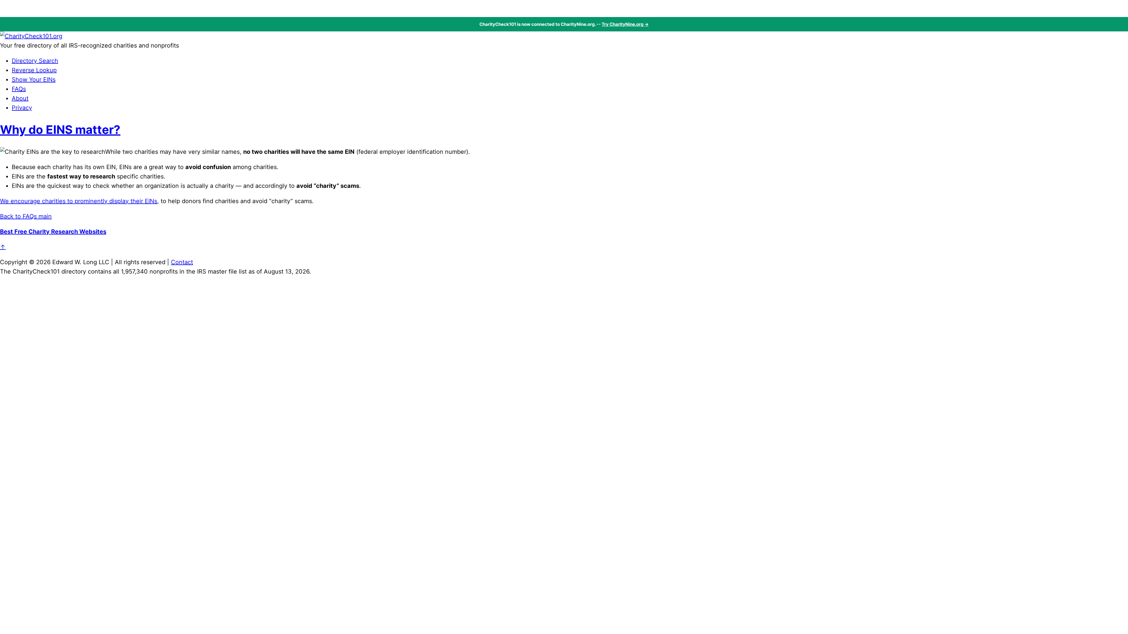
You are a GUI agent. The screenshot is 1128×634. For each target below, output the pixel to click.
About (20, 98)
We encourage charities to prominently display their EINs (78, 201)
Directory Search (35, 60)
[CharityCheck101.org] (31, 36)
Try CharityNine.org (623, 24)
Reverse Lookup (34, 70)
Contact (182, 262)
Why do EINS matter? (60, 129)
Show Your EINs (34, 79)
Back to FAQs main (26, 216)
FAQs (19, 88)
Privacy (22, 107)
